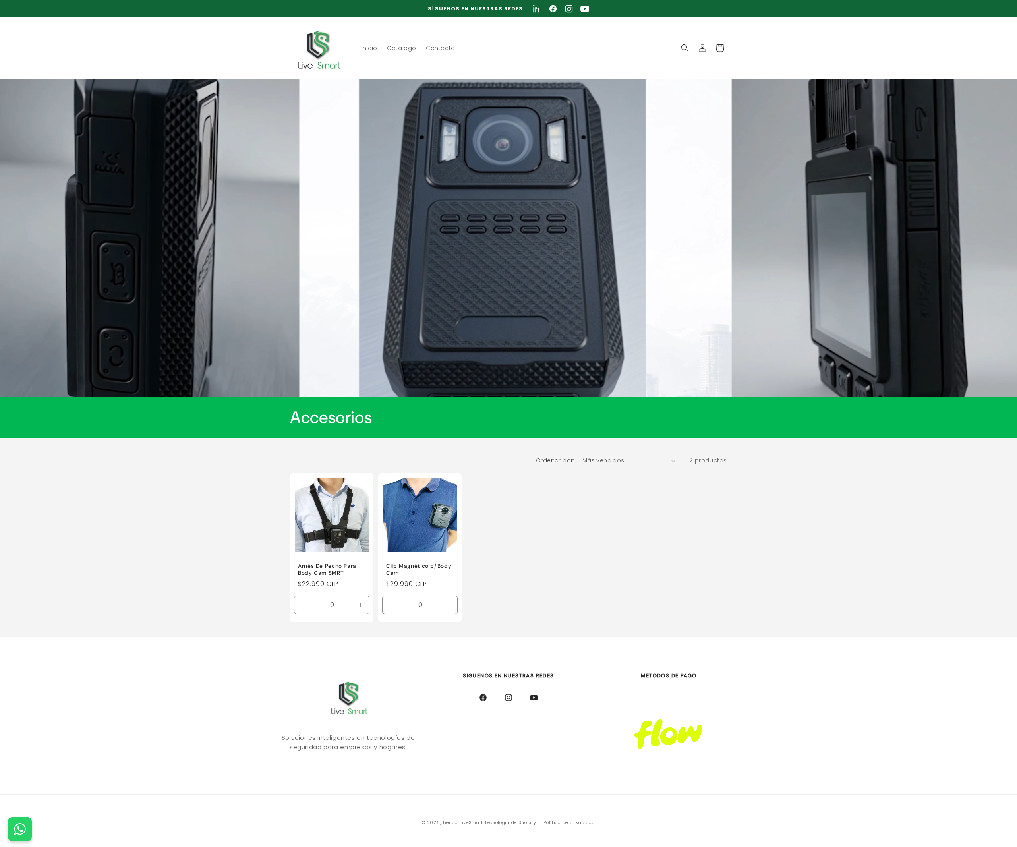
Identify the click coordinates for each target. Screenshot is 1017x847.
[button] (685, 48)
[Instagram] (569, 8)
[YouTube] (584, 8)
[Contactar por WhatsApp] (20, 829)
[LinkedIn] (537, 8)
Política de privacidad (569, 822)
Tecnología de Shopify (510, 822)
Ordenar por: (555, 460)
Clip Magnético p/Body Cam (418, 570)
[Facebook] (553, 8)
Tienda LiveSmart (464, 822)
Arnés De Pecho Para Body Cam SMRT (327, 570)
